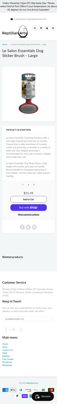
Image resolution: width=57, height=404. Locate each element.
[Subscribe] (51, 318)
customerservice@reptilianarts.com (30, 19)
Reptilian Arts (32, 383)
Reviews (6, 356)
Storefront (7, 362)
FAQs (4, 353)
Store (4, 347)
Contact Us (7, 350)
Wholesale (7, 365)
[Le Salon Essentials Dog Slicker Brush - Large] (28, 93)
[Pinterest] (13, 329)
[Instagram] (20, 329)
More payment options (28, 214)
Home (4, 44)
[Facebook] (6, 329)
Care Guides (8, 359)
